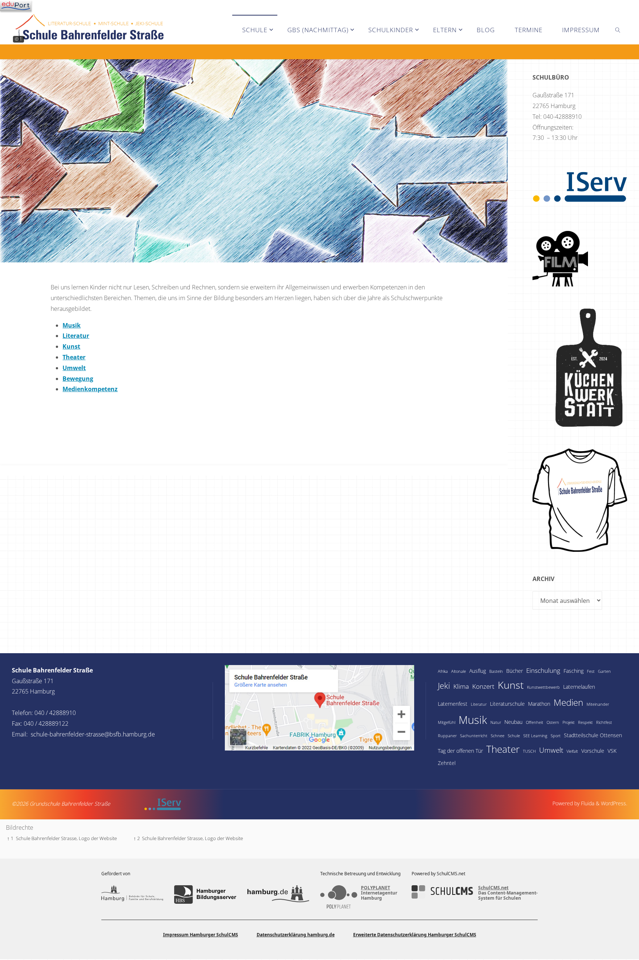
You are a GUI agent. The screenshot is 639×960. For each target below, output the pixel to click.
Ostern (553, 722)
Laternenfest (452, 703)
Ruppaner (447, 735)
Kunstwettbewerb (543, 687)
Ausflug (477, 670)
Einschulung (543, 670)
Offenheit (534, 722)
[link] (618, 29)
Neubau (513, 721)
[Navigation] (15, 5)
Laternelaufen (579, 686)
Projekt (568, 722)
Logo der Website (98, 838)
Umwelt (551, 750)
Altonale (458, 671)
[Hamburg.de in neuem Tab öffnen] (278, 894)
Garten (604, 671)
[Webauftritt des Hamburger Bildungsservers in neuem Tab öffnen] (205, 894)
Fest (591, 671)
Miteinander (597, 704)
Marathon (539, 703)
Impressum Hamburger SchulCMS (200, 935)
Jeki (444, 685)
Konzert (483, 686)
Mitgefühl (446, 722)
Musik (473, 719)
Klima (461, 686)
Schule (514, 735)
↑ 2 (136, 838)
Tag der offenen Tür (460, 750)
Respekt (585, 722)
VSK (612, 750)
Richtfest (604, 722)
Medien (568, 702)
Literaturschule (507, 703)
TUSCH (529, 751)
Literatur (479, 704)
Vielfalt (572, 751)
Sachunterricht (473, 735)
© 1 (18, 39)
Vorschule (592, 750)
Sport (556, 735)
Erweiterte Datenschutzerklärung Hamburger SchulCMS (414, 935)
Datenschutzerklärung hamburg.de (296, 935)
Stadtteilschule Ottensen (593, 735)
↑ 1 (10, 838)
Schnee (497, 735)
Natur (495, 722)
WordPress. (614, 803)
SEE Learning (535, 735)
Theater (503, 749)
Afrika (443, 671)
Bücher (514, 670)
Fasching (574, 670)
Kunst (511, 685)
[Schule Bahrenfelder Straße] (90, 21)
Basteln (496, 671)
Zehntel (447, 762)
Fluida (586, 803)
